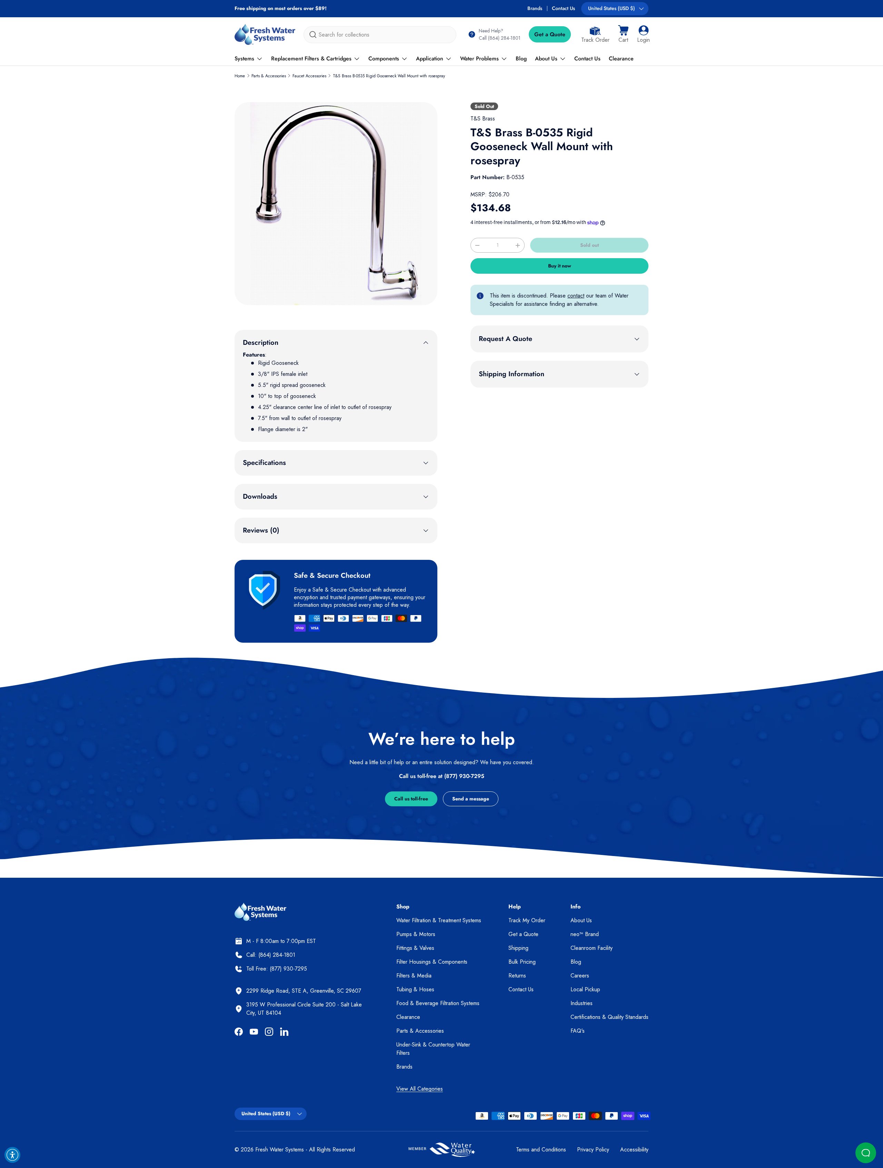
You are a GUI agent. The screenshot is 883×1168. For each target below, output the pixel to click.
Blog (521, 58)
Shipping (518, 948)
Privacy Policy (593, 1150)
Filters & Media (413, 976)
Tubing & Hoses (415, 989)
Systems (244, 58)
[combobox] (380, 35)
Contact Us (563, 8)
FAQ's (578, 1031)
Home (240, 76)
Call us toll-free (411, 798)
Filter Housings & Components (431, 962)
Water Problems (479, 58)
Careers (580, 976)
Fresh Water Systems (279, 1150)
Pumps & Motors (415, 934)
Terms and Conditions (541, 1150)
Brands (534, 8)
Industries (582, 1003)
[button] (623, 34)
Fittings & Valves (415, 948)
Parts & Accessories (268, 76)
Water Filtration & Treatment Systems (438, 920)
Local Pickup (585, 989)
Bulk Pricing (522, 962)
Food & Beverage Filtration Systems (437, 1003)
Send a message (470, 798)
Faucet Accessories (309, 76)
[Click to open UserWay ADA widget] (12, 1155)
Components (383, 58)
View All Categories (419, 1089)
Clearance (621, 58)
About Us (546, 58)
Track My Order (526, 920)
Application (429, 58)
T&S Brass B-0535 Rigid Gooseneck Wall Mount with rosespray (389, 76)
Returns (517, 976)
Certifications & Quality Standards (609, 1017)
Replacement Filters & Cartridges (311, 58)
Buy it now (559, 265)
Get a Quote (549, 34)
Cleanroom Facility (592, 948)
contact (575, 296)
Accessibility (634, 1150)
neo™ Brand (585, 934)
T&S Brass (482, 119)
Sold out (589, 245)
